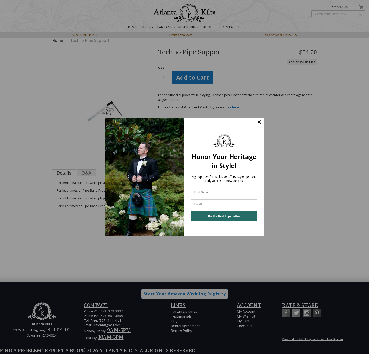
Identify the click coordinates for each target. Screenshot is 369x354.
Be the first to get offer (224, 216)
